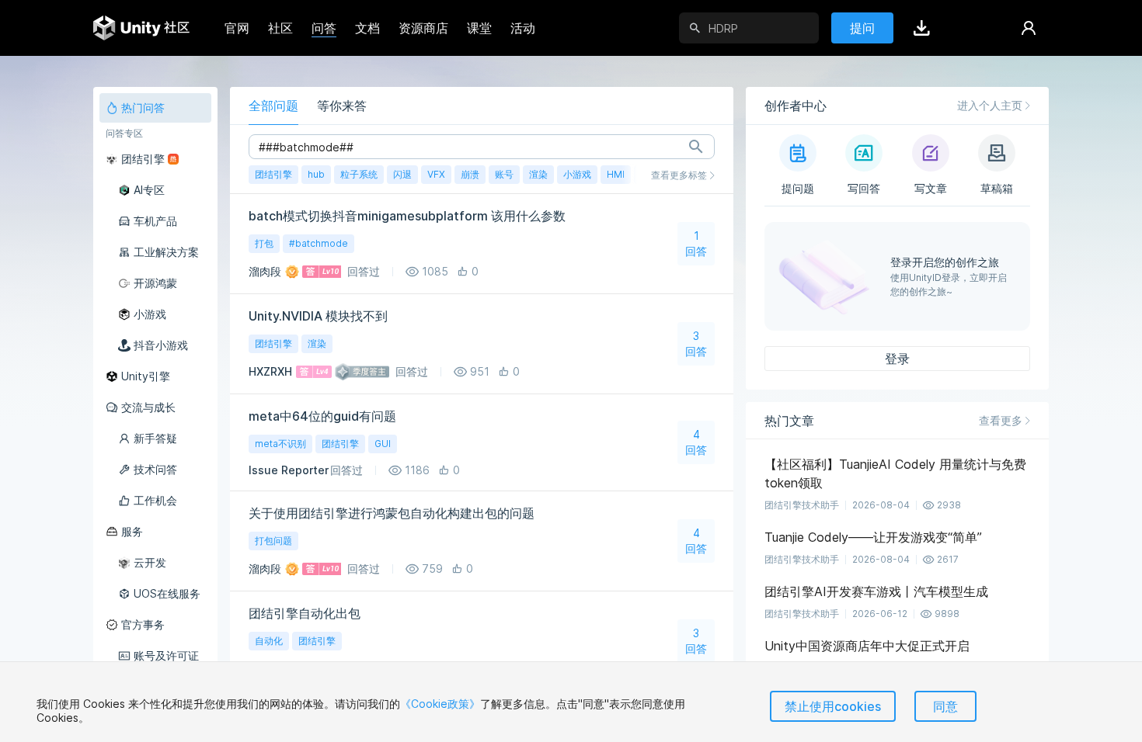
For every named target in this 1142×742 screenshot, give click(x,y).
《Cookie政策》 (440, 703)
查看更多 (1000, 420)
